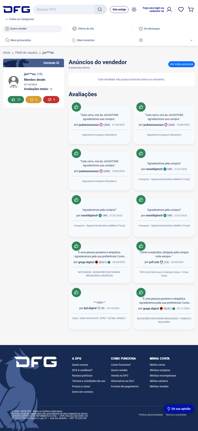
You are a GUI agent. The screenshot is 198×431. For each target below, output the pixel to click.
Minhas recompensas (163, 375)
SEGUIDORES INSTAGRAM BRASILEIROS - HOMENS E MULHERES (164, 320)
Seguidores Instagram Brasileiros (99, 134)
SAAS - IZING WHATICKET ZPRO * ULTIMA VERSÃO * (99, 318)
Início (6, 52)
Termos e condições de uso (88, 381)
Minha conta (157, 364)
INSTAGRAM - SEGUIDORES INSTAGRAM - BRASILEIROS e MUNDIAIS (99, 274)
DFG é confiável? (82, 370)
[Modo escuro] (134, 9)
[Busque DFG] (100, 9)
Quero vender (119, 370)
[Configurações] (166, 40)
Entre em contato (82, 391)
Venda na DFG (119, 375)
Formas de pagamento (125, 386)
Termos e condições (176, 415)
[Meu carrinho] (191, 9)
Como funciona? (121, 364)
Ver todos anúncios (181, 64)
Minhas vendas (159, 386)
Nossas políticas (82, 375)
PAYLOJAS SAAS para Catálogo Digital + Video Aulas (164, 274)
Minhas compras (160, 370)
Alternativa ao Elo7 (122, 381)
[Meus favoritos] (181, 9)
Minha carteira (159, 381)
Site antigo (119, 9)
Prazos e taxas (81, 386)
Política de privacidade (151, 415)
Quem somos (80, 364)
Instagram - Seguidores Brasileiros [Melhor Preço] (164, 179)
